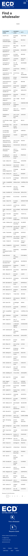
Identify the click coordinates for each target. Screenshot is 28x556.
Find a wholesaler (11, 14)
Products (10, 548)
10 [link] (22, 496)
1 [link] (7, 496)
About (12, 550)
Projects (16, 548)
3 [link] (12, 496)
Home (4, 548)
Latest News (5, 550)
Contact (17, 550)
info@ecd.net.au (6, 537)
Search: (18, 23)
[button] (27, 1)
